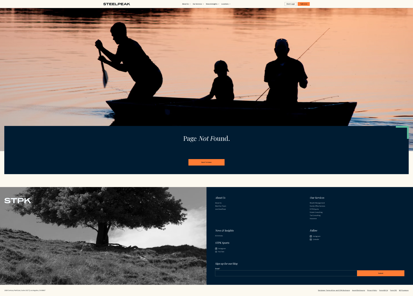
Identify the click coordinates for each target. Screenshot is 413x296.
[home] (116, 4)
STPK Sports (314, 209)
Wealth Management (317, 203)
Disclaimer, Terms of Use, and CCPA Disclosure (334, 290)
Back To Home (206, 162)
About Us (218, 203)
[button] (186, 4)
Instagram (316, 236)
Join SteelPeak (220, 209)
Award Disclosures (358, 290)
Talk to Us (303, 4)
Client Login (290, 4)
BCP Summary (404, 290)
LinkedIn (316, 239)
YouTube (221, 252)
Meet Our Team (220, 206)
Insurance (313, 218)
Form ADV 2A (383, 290)
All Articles (219, 236)
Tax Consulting (315, 215)
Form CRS (393, 290)
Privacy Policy (372, 290)
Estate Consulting (316, 212)
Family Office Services (317, 206)
